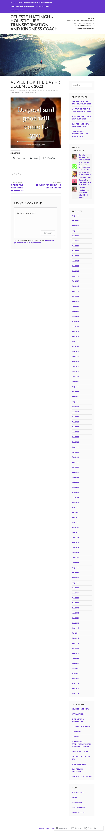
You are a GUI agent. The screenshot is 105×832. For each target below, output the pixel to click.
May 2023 (75, 402)
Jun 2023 (75, 397)
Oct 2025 (75, 266)
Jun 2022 (75, 457)
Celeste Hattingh (26, 90)
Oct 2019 (75, 618)
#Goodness (23, 174)
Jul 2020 (75, 573)
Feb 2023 (75, 417)
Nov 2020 (75, 553)
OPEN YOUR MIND (79, 764)
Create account (78, 792)
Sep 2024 (75, 331)
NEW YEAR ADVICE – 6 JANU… (83, 195)
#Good (17, 174)
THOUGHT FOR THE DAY (82, 777)
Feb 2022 (75, 477)
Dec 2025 (75, 256)
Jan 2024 (75, 362)
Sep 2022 (75, 442)
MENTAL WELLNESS (80, 752)
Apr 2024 (75, 346)
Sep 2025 (75, 271)
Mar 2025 (75, 301)
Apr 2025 (75, 296)
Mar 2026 (75, 241)
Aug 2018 (75, 683)
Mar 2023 (75, 412)
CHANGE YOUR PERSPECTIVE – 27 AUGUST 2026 (80, 134)
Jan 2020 (75, 603)
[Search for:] (82, 85)
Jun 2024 (75, 336)
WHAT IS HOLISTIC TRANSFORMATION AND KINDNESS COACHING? (80, 22)
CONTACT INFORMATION (85, 28)
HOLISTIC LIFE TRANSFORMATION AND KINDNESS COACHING (81, 744)
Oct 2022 (75, 437)
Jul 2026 (75, 221)
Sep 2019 (75, 623)
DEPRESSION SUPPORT (81, 727)
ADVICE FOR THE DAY (44, 90)
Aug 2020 (76, 568)
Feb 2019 (75, 658)
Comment (47, 233)
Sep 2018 (75, 678)
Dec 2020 (75, 548)
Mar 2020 (75, 593)
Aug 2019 (75, 628)
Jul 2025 (75, 281)
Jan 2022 (75, 482)
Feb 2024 (75, 356)
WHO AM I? (90, 18)
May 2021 (75, 522)
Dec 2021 (75, 487)
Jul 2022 (75, 452)
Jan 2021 (75, 542)
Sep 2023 (75, 382)
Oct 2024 (75, 326)
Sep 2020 (75, 563)
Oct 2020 (75, 558)
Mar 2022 (75, 472)
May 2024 (76, 341)
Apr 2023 (75, 407)
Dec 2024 (75, 316)
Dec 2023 (75, 366)
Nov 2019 (75, 613)
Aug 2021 (75, 507)
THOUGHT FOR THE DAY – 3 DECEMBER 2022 (48, 185)
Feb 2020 (75, 598)
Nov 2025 (75, 261)
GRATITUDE (76, 732)
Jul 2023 (75, 392)
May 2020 (76, 583)
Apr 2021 (75, 527)
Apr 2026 (75, 236)
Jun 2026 (75, 226)
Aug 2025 (75, 276)
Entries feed (77, 802)
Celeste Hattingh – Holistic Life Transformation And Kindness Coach (34, 23)
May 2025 (75, 291)
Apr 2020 (75, 588)
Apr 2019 (75, 648)
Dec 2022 (75, 427)
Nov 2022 (75, 432)
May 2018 (75, 693)
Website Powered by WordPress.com (52, 828)
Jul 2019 (75, 633)
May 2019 (75, 643)
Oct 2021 (75, 497)
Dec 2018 (75, 668)
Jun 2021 (75, 517)
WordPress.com (78, 812)
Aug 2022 (75, 447)
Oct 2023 (75, 377)
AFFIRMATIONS (78, 714)
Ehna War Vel (84, 172)
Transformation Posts (84, 25)
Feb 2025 (75, 306)
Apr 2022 (75, 467)
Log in (74, 797)
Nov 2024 (75, 321)
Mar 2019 (75, 653)
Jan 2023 (75, 422)
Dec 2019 (75, 608)
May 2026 (76, 231)
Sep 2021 (75, 502)
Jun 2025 (75, 286)
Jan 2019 (75, 663)
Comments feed (78, 807)
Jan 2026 (75, 251)
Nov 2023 (75, 372)
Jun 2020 (75, 578)
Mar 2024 (75, 351)
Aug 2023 (75, 387)
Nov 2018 (75, 673)
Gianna (81, 165)
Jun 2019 (75, 638)
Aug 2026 (76, 216)
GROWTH (75, 737)
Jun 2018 (75, 688)
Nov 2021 (75, 492)
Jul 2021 (75, 512)
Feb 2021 (75, 538)
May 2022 (75, 462)
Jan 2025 (75, 311)
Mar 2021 (75, 533)
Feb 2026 (75, 246)
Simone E (82, 180)
